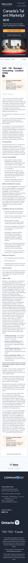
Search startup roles (14, 35)
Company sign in (21, 3)
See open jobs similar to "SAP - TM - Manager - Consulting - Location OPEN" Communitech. (14, 87)
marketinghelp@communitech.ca (14, 551)
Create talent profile (14, 31)
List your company (21, 5)
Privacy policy (11, 468)
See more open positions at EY (14, 454)
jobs (2, 59)
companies (7, 59)
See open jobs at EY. (11, 84)
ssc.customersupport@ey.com (14, 431)
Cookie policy (17, 468)
